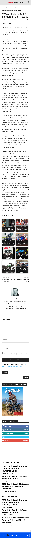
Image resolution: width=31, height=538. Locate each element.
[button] (3, 2)
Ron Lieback (4, 19)
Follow (26, 429)
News (15, 10)
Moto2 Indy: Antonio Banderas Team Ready (15, 15)
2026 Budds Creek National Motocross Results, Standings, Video (14, 468)
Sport (19, 10)
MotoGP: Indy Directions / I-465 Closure (9, 280)
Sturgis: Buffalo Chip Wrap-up (23, 280)
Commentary (5, 491)
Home (3, 8)
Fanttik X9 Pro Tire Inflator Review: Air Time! (14, 477)
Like (27, 426)
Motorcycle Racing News (12, 8)
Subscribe (25, 440)
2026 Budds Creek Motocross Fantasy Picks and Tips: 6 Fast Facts (15, 486)
